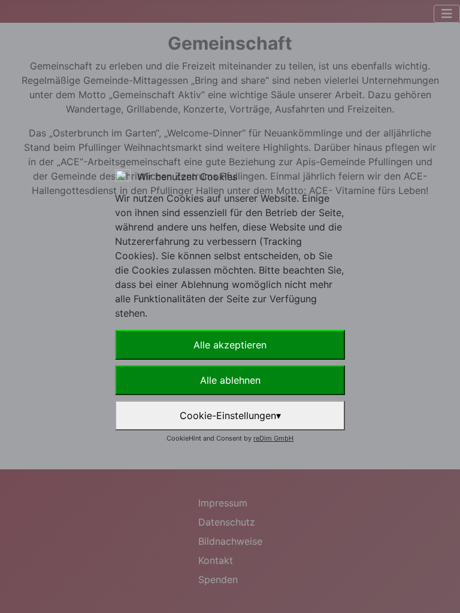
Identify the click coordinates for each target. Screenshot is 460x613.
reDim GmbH (273, 438)
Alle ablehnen (230, 380)
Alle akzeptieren (230, 345)
